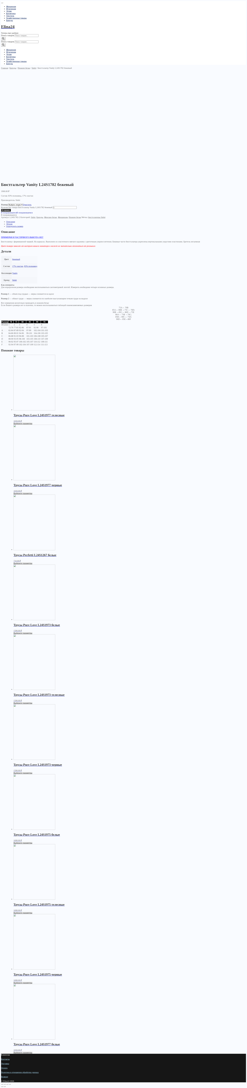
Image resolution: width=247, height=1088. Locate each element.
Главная (4, 68)
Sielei (34, 68)
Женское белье (50, 217)
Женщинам (11, 6)
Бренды (9, 20)
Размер (4, 205)
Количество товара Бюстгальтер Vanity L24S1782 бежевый (26, 207)
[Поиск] (3, 38)
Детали (9, 224)
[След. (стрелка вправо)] (5, 1086)
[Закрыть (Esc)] (2, 1084)
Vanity (14, 273)
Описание (10, 222)
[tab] (126, 222)
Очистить (27, 205)
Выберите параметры (23, 423)
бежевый (16, 259)
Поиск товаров (7, 35)
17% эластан (17, 266)
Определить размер (14, 226)
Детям (9, 11)
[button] (17, 213)
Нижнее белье (24, 68)
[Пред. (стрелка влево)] (2, 1086)
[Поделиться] (5, 1084)
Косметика (11, 13)
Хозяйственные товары (16, 18)
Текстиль (10, 16)
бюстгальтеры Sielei (96, 217)
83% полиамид (30, 266)
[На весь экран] (7, 1084)
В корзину (6, 210)
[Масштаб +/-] (10, 1084)
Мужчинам (11, 9)
